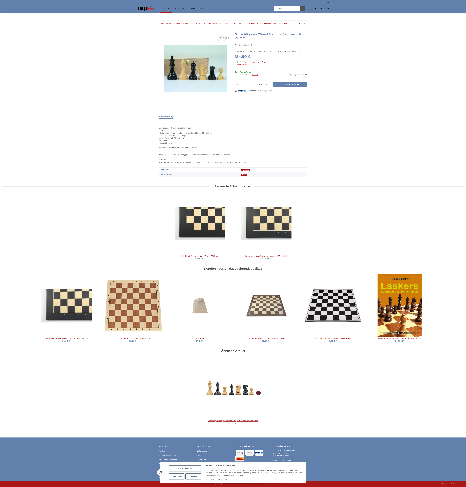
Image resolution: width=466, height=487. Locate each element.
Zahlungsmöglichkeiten (168, 455)
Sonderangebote (196, 8)
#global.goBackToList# (167, 23)
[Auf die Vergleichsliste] (219, 38)
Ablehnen (193, 476)
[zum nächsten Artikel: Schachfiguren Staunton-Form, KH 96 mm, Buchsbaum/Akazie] (299, 23)
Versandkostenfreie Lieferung (255, 62)
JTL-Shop (453, 484)
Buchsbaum (245, 170)
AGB (198, 455)
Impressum (210, 480)
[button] (310, 8)
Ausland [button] (255, 75)
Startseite (325, 2)
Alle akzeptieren (185, 468)
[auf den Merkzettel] (226, 38)
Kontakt (162, 451)
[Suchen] (302, 8)
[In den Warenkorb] (161, 31)
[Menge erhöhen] (266, 84)
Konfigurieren (177, 476)
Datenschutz (222, 480)
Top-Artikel (179, 8)
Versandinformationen (168, 459)
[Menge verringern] (237, 84)
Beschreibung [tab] (166, 117)
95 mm (244, 175)
